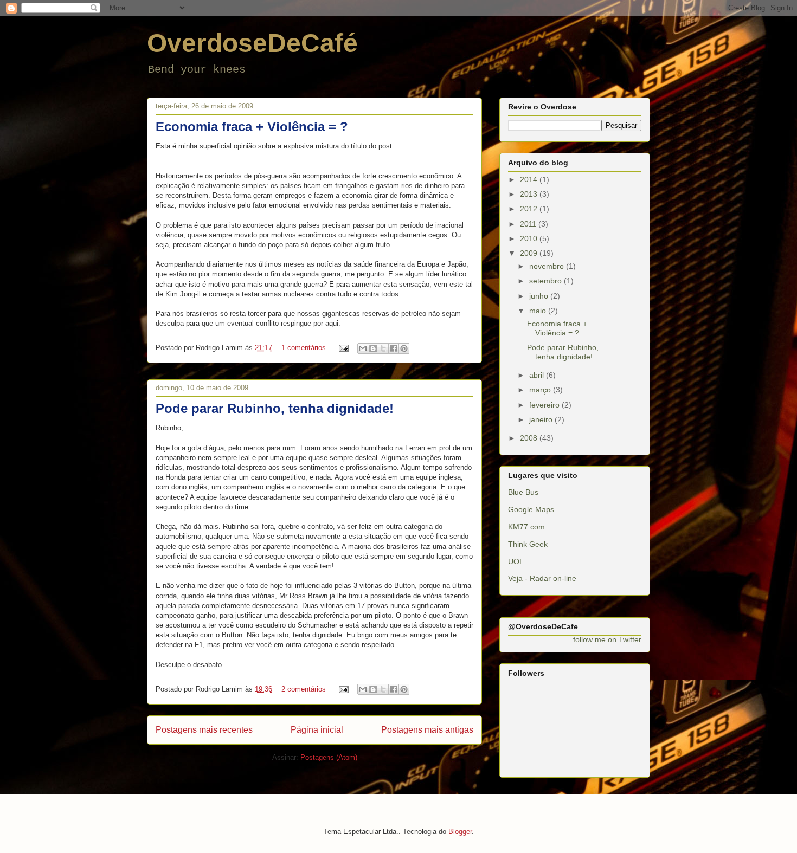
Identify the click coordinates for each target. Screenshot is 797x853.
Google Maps (531, 509)
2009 (529, 253)
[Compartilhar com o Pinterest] (403, 348)
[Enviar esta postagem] (343, 348)
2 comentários (303, 689)
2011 (529, 223)
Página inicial (317, 729)
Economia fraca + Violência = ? (252, 126)
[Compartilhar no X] (383, 348)
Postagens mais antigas (427, 729)
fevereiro (545, 404)
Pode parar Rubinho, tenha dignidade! (275, 408)
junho (539, 296)
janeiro (542, 419)
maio (538, 310)
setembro (546, 280)
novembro (547, 266)
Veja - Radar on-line (542, 578)
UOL (516, 561)
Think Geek (528, 544)
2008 (529, 438)
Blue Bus (523, 492)
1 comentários (303, 348)
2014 (529, 179)
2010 (529, 238)
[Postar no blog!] (373, 348)
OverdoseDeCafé (252, 43)
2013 (529, 194)
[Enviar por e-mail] (362, 348)
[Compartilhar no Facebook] (393, 348)
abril (537, 375)
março (541, 389)
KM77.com (526, 526)
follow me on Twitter (607, 639)
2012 (529, 208)
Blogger (460, 832)
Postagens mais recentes (204, 729)
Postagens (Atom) (328, 757)
